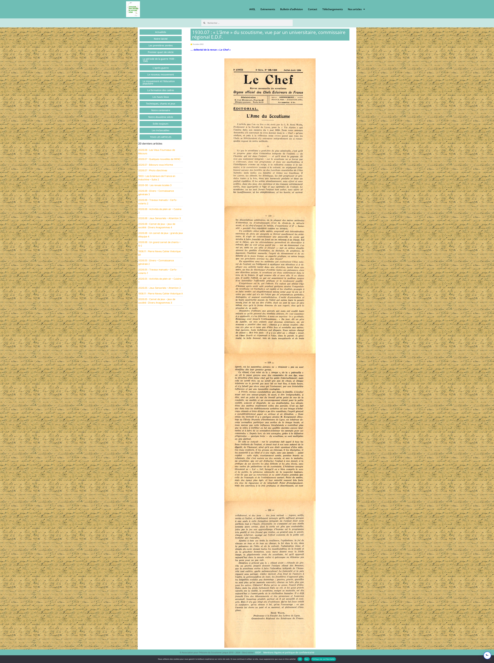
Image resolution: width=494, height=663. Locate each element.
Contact (312, 9)
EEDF (258, 652)
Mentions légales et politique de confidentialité (288, 652)
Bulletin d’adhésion (291, 9)
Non (306, 659)
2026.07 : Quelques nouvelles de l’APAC (159, 159)
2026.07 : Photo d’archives (152, 170)
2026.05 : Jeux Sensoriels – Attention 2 (159, 288)
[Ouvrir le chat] (487, 655)
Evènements (268, 9)
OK (300, 659)
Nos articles (355, 9)
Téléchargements (332, 9)
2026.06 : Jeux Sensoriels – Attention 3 (159, 218)
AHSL (252, 9)
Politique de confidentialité (323, 659)
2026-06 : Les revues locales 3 (154, 185)
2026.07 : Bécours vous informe (155, 164)
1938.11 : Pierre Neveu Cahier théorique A (160, 293)
